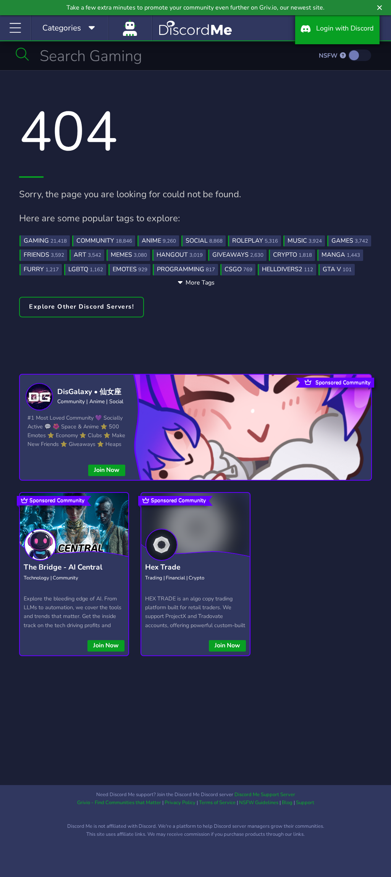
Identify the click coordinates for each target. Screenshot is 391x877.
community (104, 241)
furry (41, 269)
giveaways (237, 255)
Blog (287, 802)
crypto (292, 255)
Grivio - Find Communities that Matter (119, 802)
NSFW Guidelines (258, 802)
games (349, 241)
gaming (45, 241)
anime (159, 241)
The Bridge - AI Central (63, 567)
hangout (180, 255)
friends (44, 255)
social (204, 241)
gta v (337, 269)
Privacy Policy (180, 802)
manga (341, 255)
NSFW (329, 55)
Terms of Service (217, 802)
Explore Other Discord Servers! (81, 307)
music (305, 241)
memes (129, 255)
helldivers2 (287, 269)
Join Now (107, 470)
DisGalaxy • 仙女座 (89, 392)
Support (305, 802)
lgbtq (85, 269)
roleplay (255, 241)
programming (186, 269)
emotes (130, 269)
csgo (238, 269)
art (87, 255)
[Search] (22, 54)
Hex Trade (162, 567)
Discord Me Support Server (264, 794)
